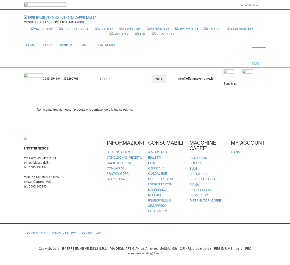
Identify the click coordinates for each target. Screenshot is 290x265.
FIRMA (194, 184)
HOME (30, 45)
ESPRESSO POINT (161, 184)
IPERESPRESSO (159, 200)
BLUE (152, 163)
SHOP (47, 45)
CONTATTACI (106, 45)
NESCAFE (155, 195)
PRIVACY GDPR (118, 173)
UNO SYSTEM (157, 211)
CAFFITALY (156, 168)
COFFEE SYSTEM (160, 179)
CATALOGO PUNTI (119, 163)
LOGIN (235, 152)
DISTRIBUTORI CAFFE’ (206, 200)
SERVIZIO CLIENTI (120, 152)
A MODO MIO (157, 152)
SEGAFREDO (157, 205)
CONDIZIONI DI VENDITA (124, 157)
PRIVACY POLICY (64, 233)
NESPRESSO (157, 189)
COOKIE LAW (116, 179)
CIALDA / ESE (157, 173)
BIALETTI (154, 157)
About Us (66, 45)
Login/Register (249, 5)
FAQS (84, 45)
